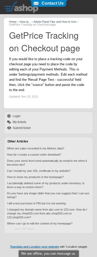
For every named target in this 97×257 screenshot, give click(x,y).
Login (17, 116)
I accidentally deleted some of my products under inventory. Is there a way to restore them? (46, 185)
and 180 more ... (26, 229)
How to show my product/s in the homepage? (35, 177)
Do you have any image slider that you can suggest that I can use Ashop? (48, 195)
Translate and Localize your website (34, 246)
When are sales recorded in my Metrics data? (35, 148)
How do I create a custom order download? (34, 154)
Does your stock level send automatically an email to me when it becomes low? (47, 162)
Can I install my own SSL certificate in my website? (38, 170)
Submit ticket (22, 128)
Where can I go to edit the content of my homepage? (39, 223)
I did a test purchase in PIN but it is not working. (36, 203)
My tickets (19, 122)
